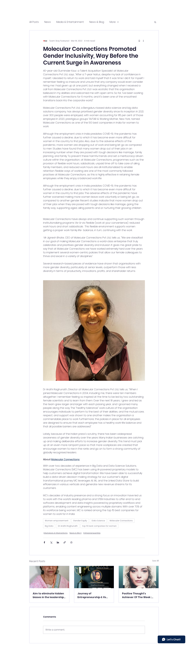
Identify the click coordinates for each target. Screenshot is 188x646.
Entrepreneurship (91, 533)
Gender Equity (80, 520)
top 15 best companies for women (99, 526)
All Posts (34, 22)
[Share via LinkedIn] (58, 542)
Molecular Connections (121, 520)
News (47, 22)
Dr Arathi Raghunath (68, 526)
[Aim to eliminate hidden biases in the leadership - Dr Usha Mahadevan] (49, 577)
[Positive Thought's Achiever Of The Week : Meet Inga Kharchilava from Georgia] (139, 577)
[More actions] (143, 40)
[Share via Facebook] (44, 542)
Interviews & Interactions (56, 533)
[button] (155, 22)
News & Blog (96, 22)
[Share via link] (64, 542)
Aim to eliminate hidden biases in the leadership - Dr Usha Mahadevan (49, 595)
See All (155, 560)
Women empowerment (56, 520)
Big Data (49, 526)
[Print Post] (71, 542)
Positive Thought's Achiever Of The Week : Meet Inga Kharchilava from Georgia (137, 595)
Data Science (98, 520)
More (113, 22)
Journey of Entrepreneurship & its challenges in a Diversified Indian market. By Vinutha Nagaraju (91, 595)
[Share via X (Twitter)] (51, 542)
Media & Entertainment (70, 22)
